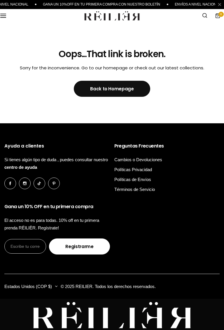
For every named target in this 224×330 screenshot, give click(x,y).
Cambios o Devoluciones (138, 159)
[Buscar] (204, 15)
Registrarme (79, 246)
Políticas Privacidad (133, 169)
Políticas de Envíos (132, 179)
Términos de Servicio (134, 189)
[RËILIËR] (112, 15)
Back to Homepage (112, 89)
